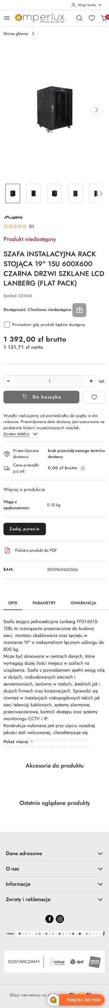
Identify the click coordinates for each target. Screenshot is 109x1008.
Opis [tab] (12, 603)
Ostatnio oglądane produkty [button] (54, 803)
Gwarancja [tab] (83, 603)
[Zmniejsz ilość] (8, 381)
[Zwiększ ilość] (91, 381)
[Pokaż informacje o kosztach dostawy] (83, 468)
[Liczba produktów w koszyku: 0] (104, 17)
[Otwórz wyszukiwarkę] (79, 17)
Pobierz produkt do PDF (36, 550)
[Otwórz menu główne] (6, 17)
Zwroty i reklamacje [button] (28, 899)
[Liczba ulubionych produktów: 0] (91, 17)
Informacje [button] (18, 884)
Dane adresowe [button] (24, 853)
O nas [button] (12, 868)
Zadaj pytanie (25, 529)
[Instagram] (60, 919)
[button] (96, 110)
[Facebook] (49, 919)
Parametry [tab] (44, 603)
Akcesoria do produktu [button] (55, 765)
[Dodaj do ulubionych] (94, 397)
